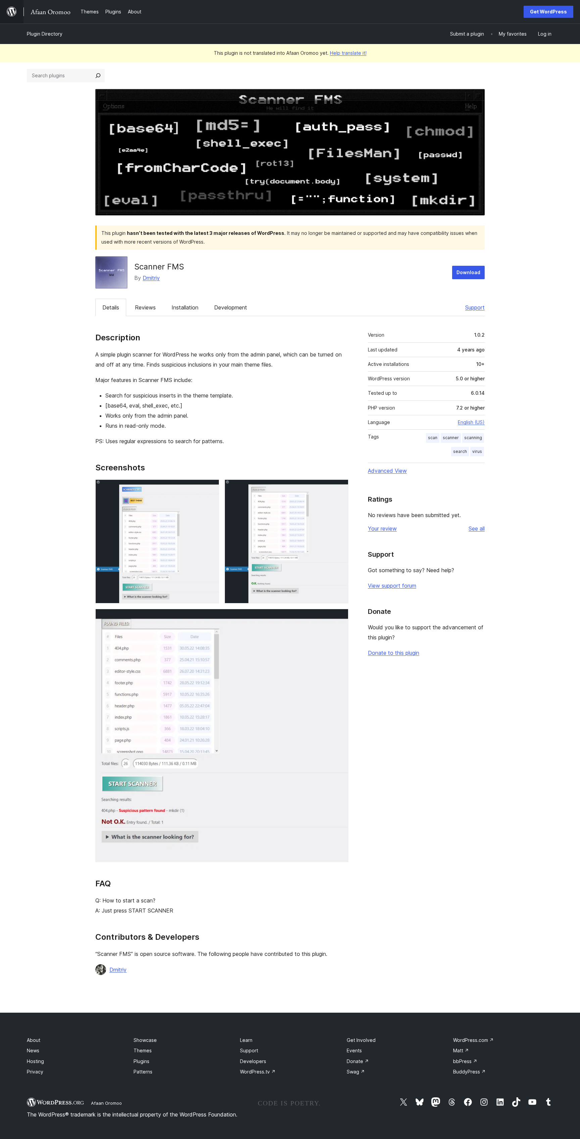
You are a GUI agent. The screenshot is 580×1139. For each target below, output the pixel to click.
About (33, 1040)
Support (475, 307)
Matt (461, 1050)
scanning (473, 437)
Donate (358, 1061)
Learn (246, 1040)
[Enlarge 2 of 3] (339, 488)
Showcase (145, 1040)
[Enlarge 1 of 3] (210, 488)
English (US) (471, 422)
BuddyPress (469, 1071)
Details (110, 307)
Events (354, 1050)
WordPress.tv (258, 1071)
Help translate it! (348, 53)
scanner (451, 437)
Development (230, 307)
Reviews (145, 307)
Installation (185, 307)
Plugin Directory (44, 34)
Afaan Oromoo (106, 1103)
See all (477, 528)
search (460, 451)
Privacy (35, 1071)
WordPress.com (473, 1040)
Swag (356, 1071)
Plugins (141, 1061)
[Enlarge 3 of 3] (339, 618)
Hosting (35, 1061)
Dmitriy (151, 278)
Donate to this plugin (393, 652)
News (33, 1050)
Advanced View (387, 470)
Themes (143, 1050)
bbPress (465, 1061)
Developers (253, 1061)
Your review (382, 528)
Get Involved (361, 1040)
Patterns (143, 1071)
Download (468, 272)
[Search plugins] (98, 75)
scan (432, 437)
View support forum (392, 585)
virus (477, 451)
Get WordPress (548, 11)
